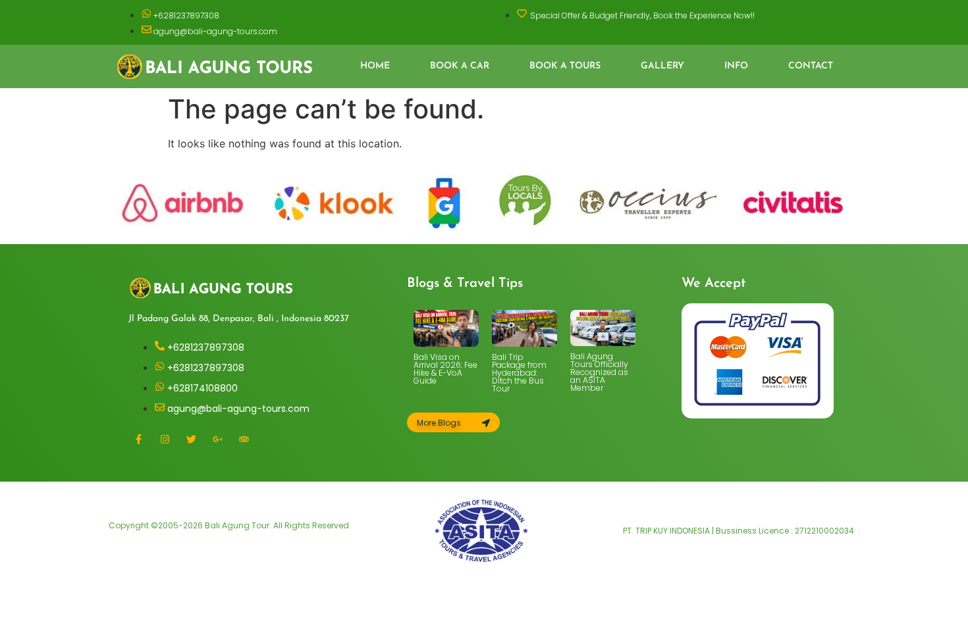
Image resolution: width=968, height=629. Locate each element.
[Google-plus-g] (217, 439)
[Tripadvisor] (244, 439)
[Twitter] (191, 439)
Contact (810, 66)
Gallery (662, 66)
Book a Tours (565, 66)
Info (736, 66)
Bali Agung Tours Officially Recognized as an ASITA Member (599, 372)
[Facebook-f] (138, 439)
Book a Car (459, 66)
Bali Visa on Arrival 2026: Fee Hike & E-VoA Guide (445, 368)
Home (375, 66)
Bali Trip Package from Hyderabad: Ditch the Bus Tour (519, 372)
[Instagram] (165, 439)
